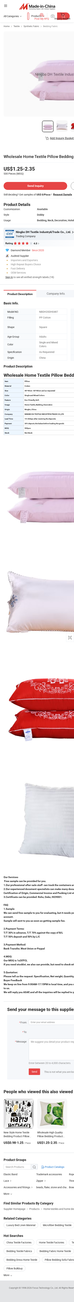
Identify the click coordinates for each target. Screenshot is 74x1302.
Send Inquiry (35, 186)
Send (34, 1071)
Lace (6, 1180)
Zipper (39, 1180)
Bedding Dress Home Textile (21, 1259)
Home (7, 26)
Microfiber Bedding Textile (57, 1225)
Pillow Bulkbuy (14, 1268)
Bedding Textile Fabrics (19, 1251)
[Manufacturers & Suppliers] (37, 6)
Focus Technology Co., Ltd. (45, 1287)
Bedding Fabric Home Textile (55, 1251)
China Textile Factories (18, 1242)
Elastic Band (10, 1174)
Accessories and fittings (17, 1187)
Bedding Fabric (50, 26)
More (7, 1275)
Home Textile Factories (51, 1242)
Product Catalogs (54, 1167)
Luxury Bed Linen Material (20, 1225)
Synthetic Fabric (31, 26)
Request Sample (62, 194)
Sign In (9, 277)
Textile (16, 26)
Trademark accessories (49, 1174)
